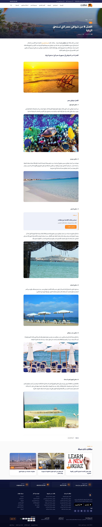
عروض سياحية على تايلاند (66, 509)
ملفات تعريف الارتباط (19, 524)
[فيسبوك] (91, 511)
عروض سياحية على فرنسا (50, 507)
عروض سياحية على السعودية (49, 505)
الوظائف (37, 507)
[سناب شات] (75, 511)
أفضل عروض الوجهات (67, 496)
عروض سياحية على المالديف (65, 500)
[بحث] (11, 5)
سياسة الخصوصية (35, 500)
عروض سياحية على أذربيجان (65, 507)
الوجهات (49, 5)
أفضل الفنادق (42, 5)
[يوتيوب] (81, 511)
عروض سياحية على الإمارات (50, 500)
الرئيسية (61, 5)
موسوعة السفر (34, 5)
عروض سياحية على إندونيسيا (65, 502)
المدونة (17, 5)
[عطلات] (86, 5)
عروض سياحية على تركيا (50, 496)
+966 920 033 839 (13, 1)
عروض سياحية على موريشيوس (49, 498)
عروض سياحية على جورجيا (66, 505)
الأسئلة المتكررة (36, 498)
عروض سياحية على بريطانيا (50, 502)
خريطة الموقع (12, 524)
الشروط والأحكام (36, 502)
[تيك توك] (78, 511)
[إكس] (88, 511)
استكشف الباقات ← (71, 226)
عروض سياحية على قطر (50, 509)
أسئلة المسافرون (24, 5)
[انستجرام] (84, 511)
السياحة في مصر (45, 43)
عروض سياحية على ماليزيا (66, 498)
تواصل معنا (37, 505)
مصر (90, 22)
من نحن (37, 496)
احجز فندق (55, 5)
